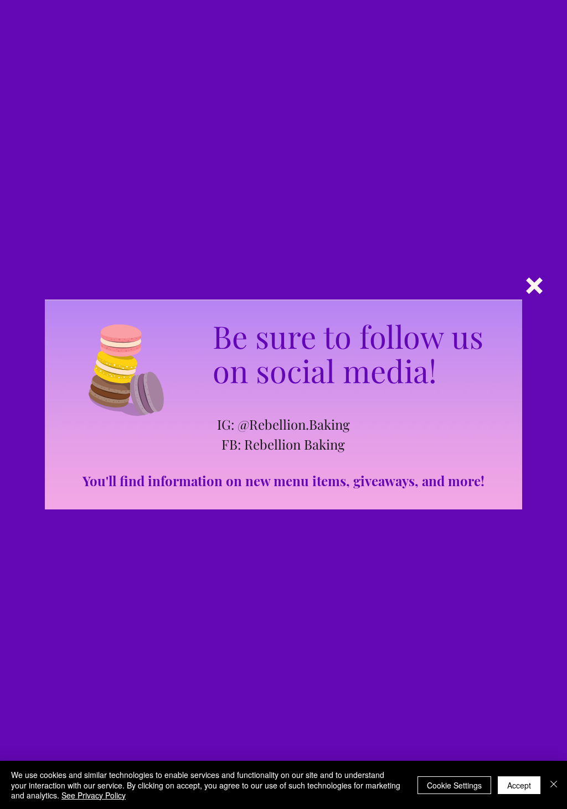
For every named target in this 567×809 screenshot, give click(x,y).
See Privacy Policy (93, 795)
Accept (519, 785)
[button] (534, 285)
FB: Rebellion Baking (283, 444)
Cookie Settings (454, 785)
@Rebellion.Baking (294, 424)
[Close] (553, 785)
